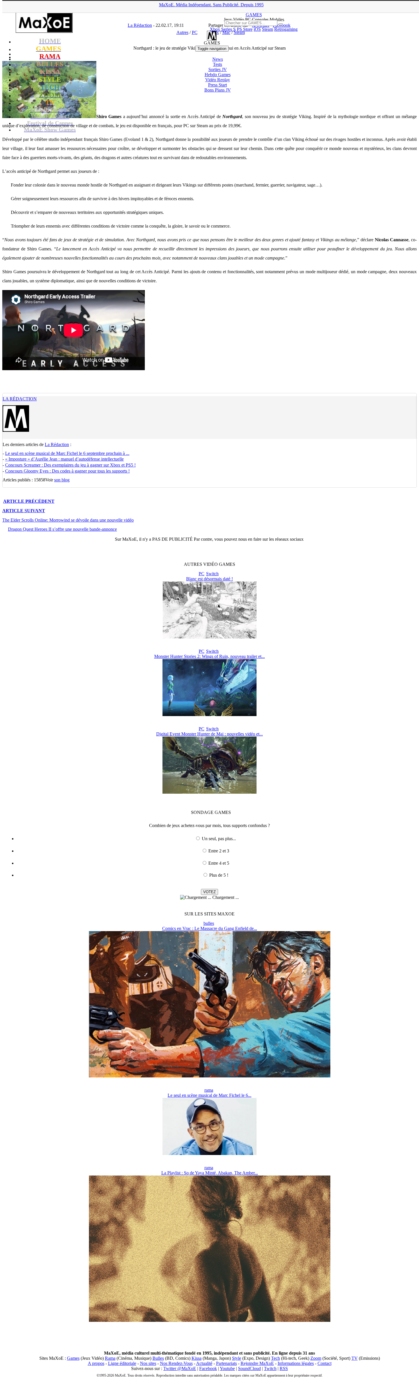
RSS (284, 1368)
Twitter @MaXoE (179, 1368)
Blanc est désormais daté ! (209, 578)
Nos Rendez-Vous (176, 1363)
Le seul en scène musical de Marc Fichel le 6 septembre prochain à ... (67, 453)
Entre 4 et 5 (218, 863)
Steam (267, 29)
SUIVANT (23, 510)
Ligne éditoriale (122, 1363)
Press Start (217, 84)
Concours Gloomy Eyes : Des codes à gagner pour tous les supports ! (67, 471)
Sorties (217, 69)
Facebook (208, 1368)
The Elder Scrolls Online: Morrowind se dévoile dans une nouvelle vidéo (68, 520)
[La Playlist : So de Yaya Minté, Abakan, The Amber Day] (209, 1320)
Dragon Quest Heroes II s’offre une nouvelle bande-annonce (62, 529)
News (217, 59)
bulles (209, 923)
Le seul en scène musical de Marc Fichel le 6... (209, 1095)
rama (208, 1090)
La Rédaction (20, 398)
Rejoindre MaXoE (257, 1363)
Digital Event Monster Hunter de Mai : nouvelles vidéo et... (209, 733)
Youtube (227, 1368)
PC (201, 573)
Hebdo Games (218, 74)
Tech (275, 1358)
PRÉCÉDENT (28, 501)
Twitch (270, 1368)
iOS (257, 29)
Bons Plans (217, 90)
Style (236, 1358)
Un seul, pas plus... (219, 838)
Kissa (197, 1358)
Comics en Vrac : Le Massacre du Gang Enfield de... (209, 928)
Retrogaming (286, 29)
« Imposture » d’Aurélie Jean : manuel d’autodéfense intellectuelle (64, 459)
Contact (324, 1363)
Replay (217, 79)
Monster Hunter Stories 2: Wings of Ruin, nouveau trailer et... (209, 656)
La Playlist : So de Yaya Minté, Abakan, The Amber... (209, 1172)
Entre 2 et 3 (218, 850)
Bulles (158, 1358)
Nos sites (148, 1363)
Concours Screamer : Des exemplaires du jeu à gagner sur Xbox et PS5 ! (70, 465)
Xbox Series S (223, 29)
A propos (96, 1363)
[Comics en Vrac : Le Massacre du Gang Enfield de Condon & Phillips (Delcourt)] (209, 1075)
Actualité (204, 1363)
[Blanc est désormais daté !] (210, 637)
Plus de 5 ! (218, 875)
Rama (110, 1358)
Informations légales (296, 1363)
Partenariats (226, 1363)
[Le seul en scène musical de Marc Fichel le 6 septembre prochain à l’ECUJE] (209, 1153)
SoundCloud (249, 1368)
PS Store (245, 29)
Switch (212, 573)
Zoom (315, 1358)
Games (73, 1358)
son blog (62, 479)
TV (354, 1358)
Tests (217, 64)
